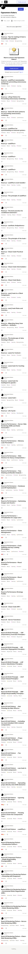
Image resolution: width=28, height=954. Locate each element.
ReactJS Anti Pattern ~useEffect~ (13, 829)
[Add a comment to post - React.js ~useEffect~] (2, 148)
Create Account (14, 68)
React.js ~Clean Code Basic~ (11, 280)
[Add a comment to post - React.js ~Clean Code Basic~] (6, 285)
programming (18, 41)
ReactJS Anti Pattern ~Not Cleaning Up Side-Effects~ (11, 707)
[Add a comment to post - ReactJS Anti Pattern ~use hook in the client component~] (2, 775)
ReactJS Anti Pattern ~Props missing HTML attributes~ (11, 739)
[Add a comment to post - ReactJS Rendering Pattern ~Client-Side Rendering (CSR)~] (6, 943)
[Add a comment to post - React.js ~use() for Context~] (2, 358)
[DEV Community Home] (6, 2)
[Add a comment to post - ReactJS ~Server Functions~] (2, 625)
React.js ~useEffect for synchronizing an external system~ (13, 129)
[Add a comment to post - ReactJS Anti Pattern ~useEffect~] (7, 834)
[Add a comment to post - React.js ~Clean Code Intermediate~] (6, 272)
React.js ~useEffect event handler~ (13, 183)
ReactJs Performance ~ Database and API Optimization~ (13, 487)
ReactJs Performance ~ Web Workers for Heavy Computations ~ (13, 457)
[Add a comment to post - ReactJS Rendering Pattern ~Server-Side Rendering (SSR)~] (6, 928)
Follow (21, 9)
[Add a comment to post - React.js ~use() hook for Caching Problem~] (6, 373)
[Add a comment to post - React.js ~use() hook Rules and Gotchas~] (6, 315)
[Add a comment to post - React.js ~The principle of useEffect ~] (6, 202)
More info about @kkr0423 (14, 26)
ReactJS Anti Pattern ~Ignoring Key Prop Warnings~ (12, 798)
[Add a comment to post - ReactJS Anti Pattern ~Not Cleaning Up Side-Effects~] (2, 713)
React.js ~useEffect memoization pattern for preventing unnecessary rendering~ (13, 82)
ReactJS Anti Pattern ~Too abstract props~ (11, 754)
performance (20, 117)
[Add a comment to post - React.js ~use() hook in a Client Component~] (6, 300)
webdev (3, 86)
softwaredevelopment (6, 387)
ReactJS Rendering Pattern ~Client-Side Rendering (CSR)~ (13, 937)
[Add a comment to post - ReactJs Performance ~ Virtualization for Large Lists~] (2, 522)
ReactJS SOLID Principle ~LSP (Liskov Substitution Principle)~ (12, 663)
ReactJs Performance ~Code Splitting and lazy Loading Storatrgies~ (11, 547)
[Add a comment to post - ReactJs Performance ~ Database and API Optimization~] (6, 493)
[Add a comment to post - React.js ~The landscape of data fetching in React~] (2, 345)
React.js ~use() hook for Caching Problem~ (12, 367)
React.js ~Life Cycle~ (8, 411)
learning (19, 86)
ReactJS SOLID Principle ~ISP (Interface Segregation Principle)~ (13, 648)
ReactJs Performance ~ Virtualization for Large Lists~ (11, 516)
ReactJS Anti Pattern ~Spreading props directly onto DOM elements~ (13, 784)
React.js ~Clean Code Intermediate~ (14, 267)
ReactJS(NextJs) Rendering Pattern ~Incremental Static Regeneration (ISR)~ (14, 891)
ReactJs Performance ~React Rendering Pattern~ (11, 578)
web (7, 41)
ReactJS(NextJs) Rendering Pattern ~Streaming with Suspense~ (14, 875)
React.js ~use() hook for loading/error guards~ (9, 382)
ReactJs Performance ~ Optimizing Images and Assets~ (13, 502)
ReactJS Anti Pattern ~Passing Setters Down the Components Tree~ (12, 814)
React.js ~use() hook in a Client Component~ (12, 294)
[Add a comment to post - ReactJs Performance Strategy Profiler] (2, 599)
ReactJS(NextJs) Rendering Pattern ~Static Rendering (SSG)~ (14, 907)
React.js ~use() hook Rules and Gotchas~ (12, 309)
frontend (11, 41)
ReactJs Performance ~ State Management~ (11, 531)
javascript (19, 609)
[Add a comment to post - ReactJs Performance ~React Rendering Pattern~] (2, 584)
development (20, 413)
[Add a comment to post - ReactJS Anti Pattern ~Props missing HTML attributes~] (6, 745)
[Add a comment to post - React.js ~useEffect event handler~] (2, 188)
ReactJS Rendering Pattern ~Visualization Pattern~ (11, 843)
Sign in (21, 72)
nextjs (18, 622)
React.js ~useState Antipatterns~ (13, 225)
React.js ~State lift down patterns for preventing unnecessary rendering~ (13, 113)
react (2, 41)
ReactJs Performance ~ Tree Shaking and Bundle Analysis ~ (12, 472)
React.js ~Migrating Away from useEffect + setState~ (12, 324)
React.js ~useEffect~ (8, 143)
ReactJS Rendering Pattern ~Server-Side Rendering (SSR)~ (14, 922)
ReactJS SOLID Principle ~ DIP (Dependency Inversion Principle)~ (13, 633)
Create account (22, 2)
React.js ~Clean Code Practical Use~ (12, 252)
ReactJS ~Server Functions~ (11, 620)
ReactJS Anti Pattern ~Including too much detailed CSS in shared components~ (13, 723)
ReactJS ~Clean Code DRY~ (11, 607)
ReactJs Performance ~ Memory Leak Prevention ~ (12, 442)
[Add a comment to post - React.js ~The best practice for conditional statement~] (2, 217)
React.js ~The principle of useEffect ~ (13, 196)
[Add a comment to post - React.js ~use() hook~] (2, 403)
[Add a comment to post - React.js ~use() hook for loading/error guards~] (2, 390)
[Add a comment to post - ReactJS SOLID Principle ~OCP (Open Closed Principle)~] (2, 684)
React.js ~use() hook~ (9, 398)
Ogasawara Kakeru (8, 33)
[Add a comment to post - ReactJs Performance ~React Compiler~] (2, 569)
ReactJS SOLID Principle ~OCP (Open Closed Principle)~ (12, 678)
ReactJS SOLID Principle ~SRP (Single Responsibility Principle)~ (12, 692)
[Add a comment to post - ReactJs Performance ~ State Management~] (6, 537)
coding (21, 158)
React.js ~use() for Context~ (11, 353)
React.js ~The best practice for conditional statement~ (12, 211)
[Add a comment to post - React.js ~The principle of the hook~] (6, 243)
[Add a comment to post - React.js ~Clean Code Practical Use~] (6, 258)
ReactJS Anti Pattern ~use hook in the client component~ (13, 769)
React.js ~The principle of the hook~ (13, 238)
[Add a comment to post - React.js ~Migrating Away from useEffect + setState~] (2, 330)
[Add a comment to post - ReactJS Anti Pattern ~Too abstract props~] (6, 760)
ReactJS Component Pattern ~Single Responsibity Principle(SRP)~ (12, 859)
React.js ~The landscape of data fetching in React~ (12, 339)
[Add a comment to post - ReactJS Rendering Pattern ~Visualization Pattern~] (6, 849)
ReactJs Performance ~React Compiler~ (11, 563)
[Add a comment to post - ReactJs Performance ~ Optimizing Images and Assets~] (2, 508)
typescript (19, 636)
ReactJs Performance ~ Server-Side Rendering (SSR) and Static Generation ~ (13, 425)
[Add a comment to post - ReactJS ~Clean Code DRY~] (2, 612)
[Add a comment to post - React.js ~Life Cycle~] (6, 416)
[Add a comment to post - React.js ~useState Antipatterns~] (2, 230)
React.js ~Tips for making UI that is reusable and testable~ (13, 38)
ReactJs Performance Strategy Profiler (12, 593)
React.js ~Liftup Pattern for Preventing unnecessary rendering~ (13, 98)
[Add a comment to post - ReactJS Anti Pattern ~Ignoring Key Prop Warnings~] (7, 804)
